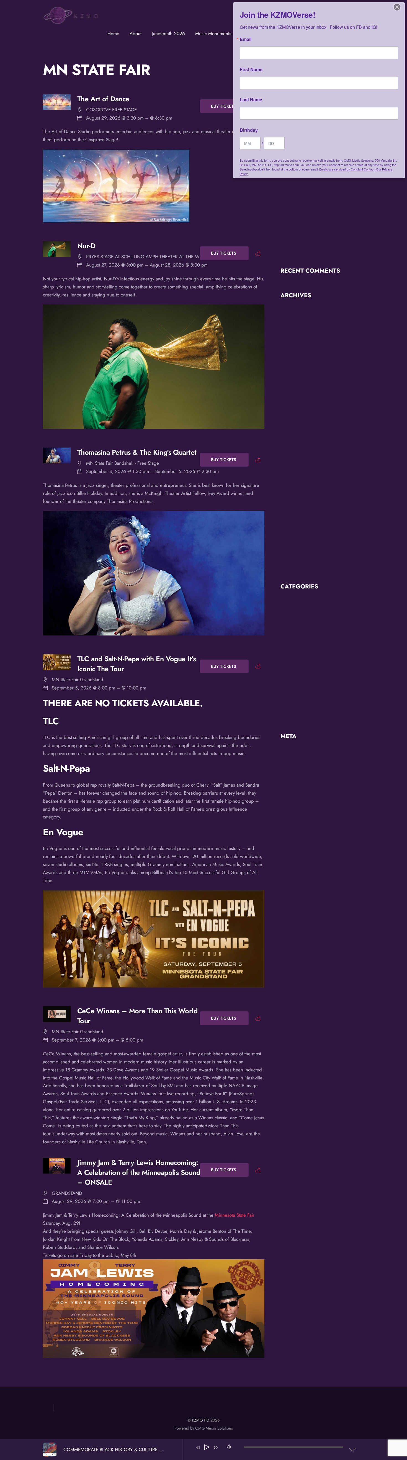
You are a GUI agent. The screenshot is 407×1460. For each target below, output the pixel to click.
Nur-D (86, 246)
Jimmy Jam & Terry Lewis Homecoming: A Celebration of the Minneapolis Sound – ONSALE (138, 1172)
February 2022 (295, 557)
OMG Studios (293, 695)
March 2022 (292, 546)
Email (245, 39)
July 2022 (290, 510)
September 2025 (297, 334)
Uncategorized (295, 707)
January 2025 (293, 381)
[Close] (397, 7)
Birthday (249, 130)
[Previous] (197, 1447)
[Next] (215, 1447)
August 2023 (293, 452)
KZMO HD (200, 1420)
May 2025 (290, 346)
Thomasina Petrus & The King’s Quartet (137, 452)
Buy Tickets (224, 106)
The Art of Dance (103, 99)
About (135, 33)
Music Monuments (213, 33)
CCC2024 (291, 625)
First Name (251, 69)
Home (113, 33)
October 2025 (294, 322)
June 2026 (291, 310)
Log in (286, 751)
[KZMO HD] (70, 22)
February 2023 (295, 499)
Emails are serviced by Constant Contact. (347, 169)
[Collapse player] (352, 1449)
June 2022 (291, 522)
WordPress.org (295, 787)
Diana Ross (291, 637)
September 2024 (297, 393)
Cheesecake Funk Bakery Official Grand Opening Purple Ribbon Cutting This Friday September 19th (319, 194)
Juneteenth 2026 (168, 33)
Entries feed (292, 763)
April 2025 (291, 358)
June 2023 (290, 463)
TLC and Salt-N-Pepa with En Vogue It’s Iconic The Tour (136, 664)
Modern (288, 684)
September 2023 (297, 440)
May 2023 (290, 475)
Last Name (251, 99)
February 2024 (295, 428)
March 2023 (292, 487)
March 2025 (292, 369)
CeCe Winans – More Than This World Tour (137, 1016)
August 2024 (293, 405)
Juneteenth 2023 (296, 660)
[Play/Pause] (207, 1447)
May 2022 (290, 534)
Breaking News (295, 601)
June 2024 (291, 416)
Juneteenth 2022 (297, 648)
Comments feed (296, 775)
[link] (234, 1215)
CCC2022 (291, 613)
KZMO (286, 672)
